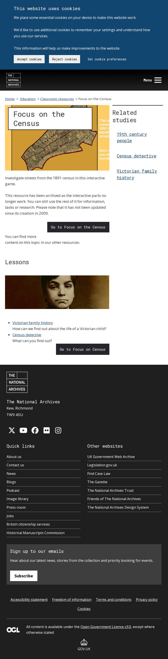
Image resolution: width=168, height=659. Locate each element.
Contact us (15, 465)
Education (28, 99)
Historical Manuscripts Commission (36, 532)
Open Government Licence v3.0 (105, 626)
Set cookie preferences (107, 59)
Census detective (26, 334)
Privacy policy (147, 599)
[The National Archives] (14, 80)
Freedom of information (71, 599)
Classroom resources (57, 99)
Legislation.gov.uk (102, 465)
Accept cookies (29, 59)
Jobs (10, 516)
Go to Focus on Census (82, 349)
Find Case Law (98, 473)
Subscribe (23, 575)
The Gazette (97, 481)
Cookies (84, 608)
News (11, 473)
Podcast (13, 490)
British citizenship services (28, 524)
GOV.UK (84, 648)
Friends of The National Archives (114, 498)
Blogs (11, 481)
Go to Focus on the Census (78, 227)
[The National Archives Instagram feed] (58, 430)
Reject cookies (64, 59)
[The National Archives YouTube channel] (23, 430)
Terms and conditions (113, 599)
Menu (148, 80)
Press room (16, 507)
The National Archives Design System (118, 507)
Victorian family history (32, 322)
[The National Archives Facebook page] (35, 430)
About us (14, 456)
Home (10, 99)
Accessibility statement (29, 599)
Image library (17, 498)
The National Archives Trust (110, 490)
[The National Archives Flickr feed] (46, 430)
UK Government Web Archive (111, 456)
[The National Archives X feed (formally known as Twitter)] (12, 430)
